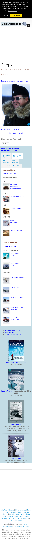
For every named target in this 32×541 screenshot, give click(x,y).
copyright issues (8, 526)
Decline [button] (6, 15)
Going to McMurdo (13, 221)
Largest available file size (10, 129)
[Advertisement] (16, 46)
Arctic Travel (20, 514)
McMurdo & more (16, 196)
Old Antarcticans (20, 510)
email (28, 526)
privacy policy (19, 526)
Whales (27, 514)
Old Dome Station (17, 277)
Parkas (27, 516)
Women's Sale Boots (8, 518)
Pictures (11, 510)
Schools (11, 514)
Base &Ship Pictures (6, 156)
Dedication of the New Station (16, 308)
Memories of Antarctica (13, 330)
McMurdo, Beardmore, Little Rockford (15, 186)
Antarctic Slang (10, 332)
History (7, 512)
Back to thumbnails (8, 81)
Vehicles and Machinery (15, 318)
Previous (19, 81)
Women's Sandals (7, 516)
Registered (6, 161)
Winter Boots (19, 516)
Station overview (9, 174)
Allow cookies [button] (16, 15)
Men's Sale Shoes (16, 520)
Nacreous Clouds (16, 230)
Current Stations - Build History (11, 166)
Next (26, 81)
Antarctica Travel (16, 512)
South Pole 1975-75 (14, 264)
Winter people (15, 208)
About (25, 524)
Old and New (15, 287)
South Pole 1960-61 (14, 254)
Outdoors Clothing (23, 518)
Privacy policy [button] (12, 11)
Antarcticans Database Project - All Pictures (10, 149)
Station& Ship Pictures (17, 156)
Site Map (4, 510)
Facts (29, 510)
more (7, 74)
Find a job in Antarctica (13, 334)
